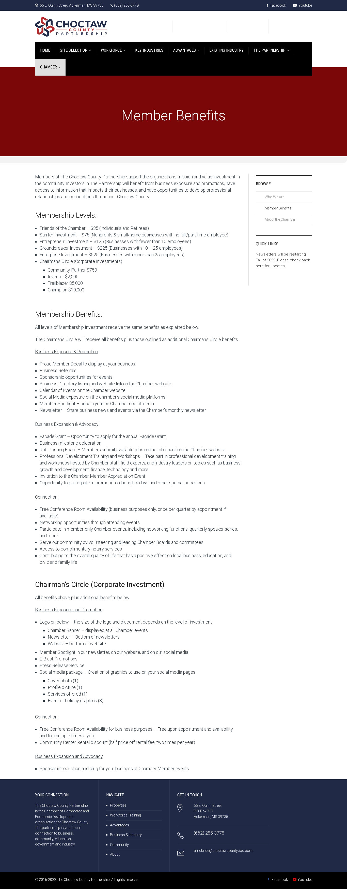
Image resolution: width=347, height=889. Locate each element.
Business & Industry (126, 835)
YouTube (304, 880)
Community (119, 845)
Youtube (305, 5)
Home (45, 50)
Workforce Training (125, 815)
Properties (118, 805)
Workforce (111, 50)
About (115, 854)
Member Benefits (278, 208)
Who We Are (274, 197)
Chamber (48, 67)
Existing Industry (226, 50)
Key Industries (149, 50)
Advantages (184, 50)
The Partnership (270, 50)
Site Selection (73, 50)
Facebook (277, 5)
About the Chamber (280, 219)
